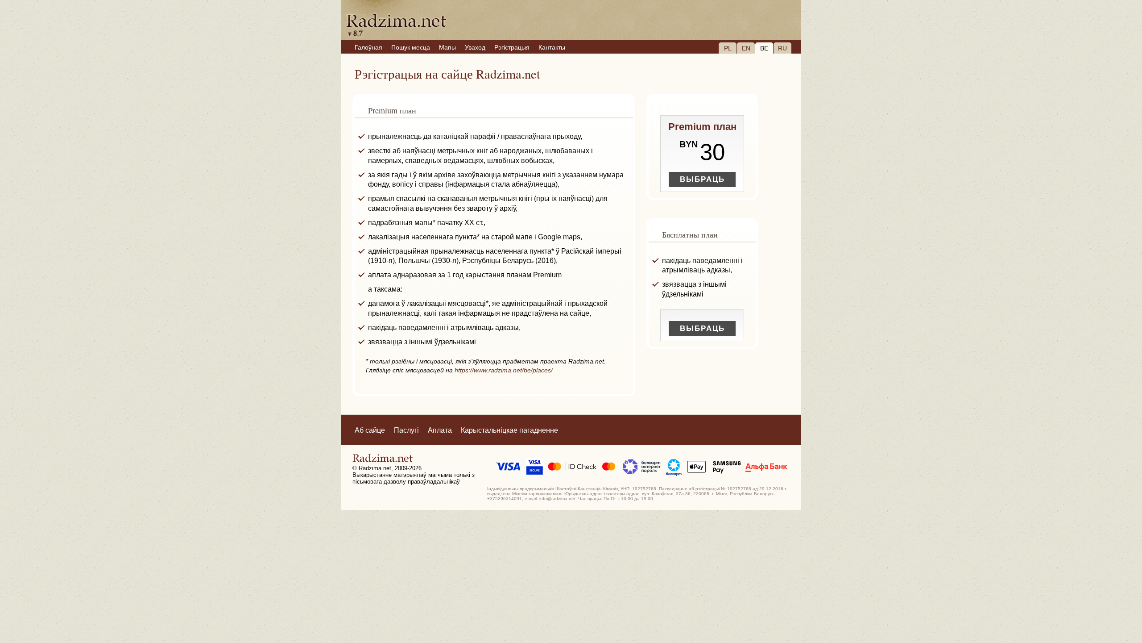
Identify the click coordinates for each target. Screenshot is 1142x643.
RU (782, 48)
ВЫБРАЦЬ (702, 179)
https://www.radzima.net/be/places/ (504, 370)
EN (746, 48)
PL (728, 48)
